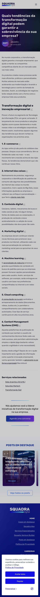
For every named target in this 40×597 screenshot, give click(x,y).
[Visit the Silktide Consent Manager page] (32, 588)
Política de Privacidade (14, 567)
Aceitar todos (20, 574)
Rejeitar (20, 581)
